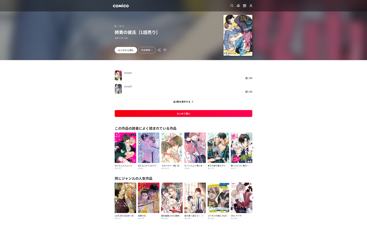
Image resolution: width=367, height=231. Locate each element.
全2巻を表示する (182, 101)
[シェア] (159, 50)
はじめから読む (126, 50)
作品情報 (145, 50)
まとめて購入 (183, 113)
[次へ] (252, 148)
